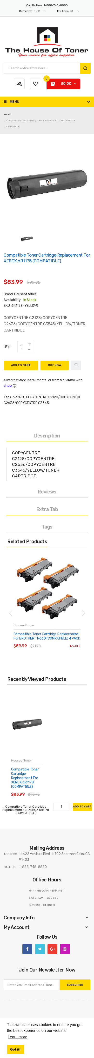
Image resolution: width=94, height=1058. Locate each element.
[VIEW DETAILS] (48, 641)
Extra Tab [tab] (47, 509)
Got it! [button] (15, 1049)
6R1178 (18, 397)
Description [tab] (47, 436)
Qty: (7, 346)
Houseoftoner (25, 294)
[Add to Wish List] (76, 365)
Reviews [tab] (47, 492)
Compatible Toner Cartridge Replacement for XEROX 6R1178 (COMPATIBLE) (25, 778)
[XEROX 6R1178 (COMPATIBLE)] (26, 238)
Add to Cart (21, 365)
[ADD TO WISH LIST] (58, 641)
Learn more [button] (17, 1037)
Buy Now (54, 365)
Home (7, 114)
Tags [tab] (47, 527)
